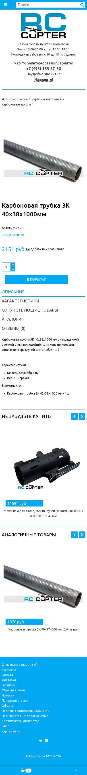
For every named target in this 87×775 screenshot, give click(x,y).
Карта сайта (10, 731)
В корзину (36, 279)
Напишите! (43, 79)
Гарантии (8, 685)
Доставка (9, 680)
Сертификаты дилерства (20, 721)
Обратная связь (13, 690)
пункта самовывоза (54, 44)
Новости (8, 695)
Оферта (8, 705)
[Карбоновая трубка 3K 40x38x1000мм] (43, 158)
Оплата (7, 675)
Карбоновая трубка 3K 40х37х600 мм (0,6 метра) (43, 629)
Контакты (9, 670)
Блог (5, 726)
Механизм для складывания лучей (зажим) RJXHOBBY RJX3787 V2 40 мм (43, 513)
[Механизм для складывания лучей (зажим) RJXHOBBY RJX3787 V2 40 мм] (43, 465)
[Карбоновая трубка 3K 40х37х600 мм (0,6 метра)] (43, 583)
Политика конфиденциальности (26, 711)
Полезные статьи (15, 700)
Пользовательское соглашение (25, 716)
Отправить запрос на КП (19, 664)
